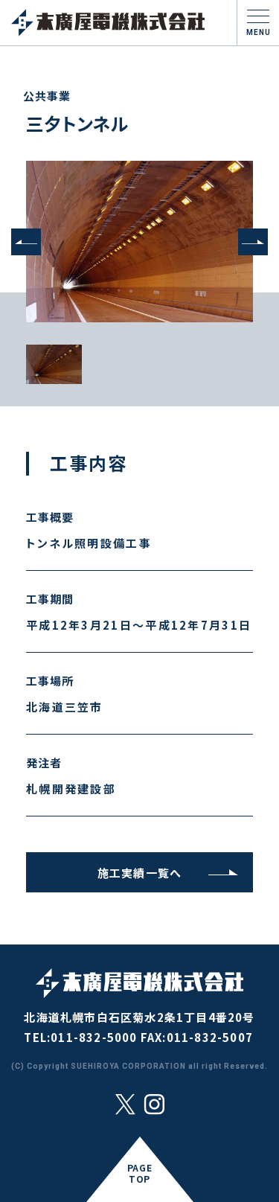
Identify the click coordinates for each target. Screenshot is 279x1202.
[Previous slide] (26, 241)
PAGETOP (140, 1172)
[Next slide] (253, 241)
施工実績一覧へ (139, 872)
